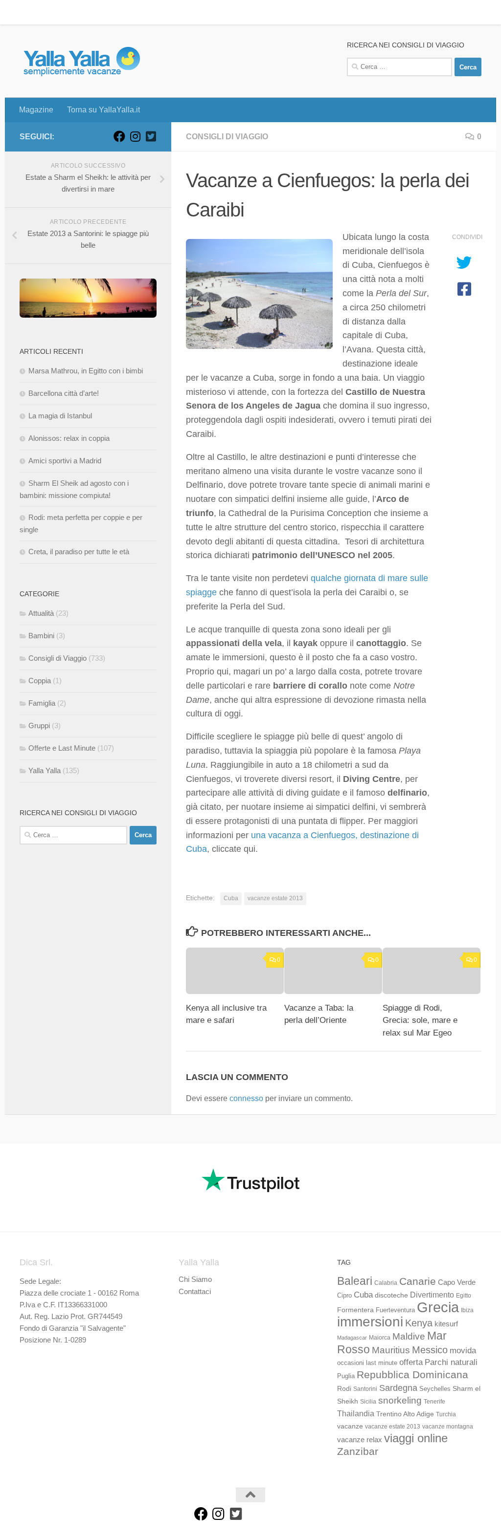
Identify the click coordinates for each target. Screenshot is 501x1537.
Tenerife (434, 1402)
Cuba (231, 898)
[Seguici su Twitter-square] (151, 136)
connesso (246, 1098)
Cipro (344, 1295)
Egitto (463, 1296)
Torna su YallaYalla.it (96, 12)
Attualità (41, 613)
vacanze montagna (447, 1426)
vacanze (350, 1426)
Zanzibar (357, 1451)
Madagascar (352, 1338)
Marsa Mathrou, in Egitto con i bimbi (85, 371)
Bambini (41, 635)
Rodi (344, 1388)
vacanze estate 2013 (275, 898)
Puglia (346, 1376)
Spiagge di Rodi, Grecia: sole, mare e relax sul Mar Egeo (420, 1020)
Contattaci (195, 1291)
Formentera (355, 1310)
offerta (411, 1362)
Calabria (385, 1282)
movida (463, 1350)
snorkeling (400, 1400)
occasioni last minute (367, 1362)
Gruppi (39, 725)
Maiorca (379, 1337)
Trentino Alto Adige (405, 1414)
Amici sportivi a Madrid (64, 460)
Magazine (29, 12)
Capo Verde (457, 1282)
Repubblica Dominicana (412, 1374)
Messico (430, 1349)
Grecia (438, 1307)
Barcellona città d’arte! (63, 393)
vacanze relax (359, 1440)
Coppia (39, 680)
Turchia (446, 1414)
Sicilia (368, 1401)
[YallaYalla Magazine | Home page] (81, 61)
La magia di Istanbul (60, 415)
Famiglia (41, 703)
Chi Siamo (195, 1279)
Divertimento (432, 1295)
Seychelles (435, 1388)
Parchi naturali (451, 1362)
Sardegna (398, 1388)
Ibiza (467, 1310)
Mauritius (391, 1350)
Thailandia (355, 1413)
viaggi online (416, 1438)
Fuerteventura (395, 1310)
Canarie (417, 1281)
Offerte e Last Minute (61, 748)
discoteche (391, 1295)
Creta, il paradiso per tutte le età (78, 551)
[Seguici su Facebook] (119, 136)
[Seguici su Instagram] (135, 136)
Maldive (408, 1336)
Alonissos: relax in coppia (69, 438)
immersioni (370, 1321)
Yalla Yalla (44, 770)
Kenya (419, 1323)
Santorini (365, 1388)
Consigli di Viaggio (227, 136)
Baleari (354, 1281)
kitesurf (446, 1324)
